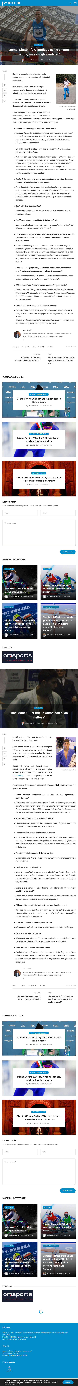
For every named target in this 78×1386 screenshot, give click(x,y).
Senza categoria (38, 473)
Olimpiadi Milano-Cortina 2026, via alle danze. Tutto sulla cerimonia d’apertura (39, 479)
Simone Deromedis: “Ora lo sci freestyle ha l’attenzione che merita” (58, 588)
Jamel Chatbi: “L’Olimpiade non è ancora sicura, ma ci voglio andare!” (60, 999)
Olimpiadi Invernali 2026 (38, 394)
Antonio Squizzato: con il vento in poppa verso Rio (29, 997)
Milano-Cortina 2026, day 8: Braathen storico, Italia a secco (39, 400)
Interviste (38, 44)
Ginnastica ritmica (50, 607)
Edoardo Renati (14, 596)
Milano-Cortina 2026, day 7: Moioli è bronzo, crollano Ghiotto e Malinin (39, 440)
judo (14, 985)
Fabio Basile (18, 776)
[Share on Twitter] (4, 90)
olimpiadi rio (26, 347)
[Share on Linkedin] (4, 101)
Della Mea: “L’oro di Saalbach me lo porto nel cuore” (18, 590)
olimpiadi (16, 347)
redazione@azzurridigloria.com (16, 1355)
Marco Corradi (33, 406)
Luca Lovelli (28, 60)
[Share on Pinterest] (4, 95)
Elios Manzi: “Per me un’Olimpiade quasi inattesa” (27, 359)
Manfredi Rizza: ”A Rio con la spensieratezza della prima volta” (61, 360)
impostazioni (16, 1384)
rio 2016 (50, 347)
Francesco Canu (52, 635)
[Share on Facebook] (4, 85)
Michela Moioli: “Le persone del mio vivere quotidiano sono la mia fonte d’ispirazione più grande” (19, 625)
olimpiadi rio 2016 (39, 347)
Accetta (68, 1382)
